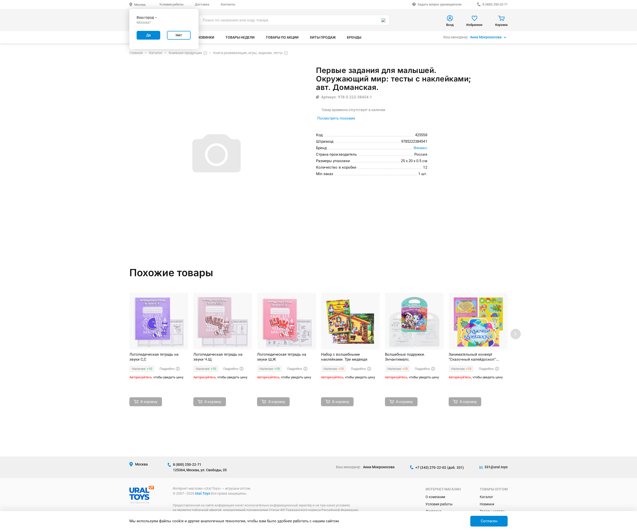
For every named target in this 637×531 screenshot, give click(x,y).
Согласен (489, 521)
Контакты (228, 4)
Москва (140, 4)
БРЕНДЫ (354, 37)
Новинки (487, 504)
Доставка (202, 4)
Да (148, 35)
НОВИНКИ (205, 37)
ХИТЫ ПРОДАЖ (323, 37)
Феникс (420, 148)
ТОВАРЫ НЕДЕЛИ (240, 37)
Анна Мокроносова (486, 37)
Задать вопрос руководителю (440, 4)
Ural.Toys (202, 493)
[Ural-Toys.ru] (141, 499)
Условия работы (171, 4)
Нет (179, 35)
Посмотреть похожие (336, 118)
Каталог (486, 497)
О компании (435, 497)
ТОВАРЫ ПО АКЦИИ (282, 37)
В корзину (149, 402)
